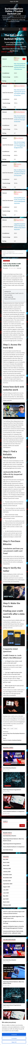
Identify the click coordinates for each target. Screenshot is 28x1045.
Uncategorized (6, 260)
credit (11, 728)
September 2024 (7, 883)
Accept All (14, 1034)
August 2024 (6, 886)
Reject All (14, 1042)
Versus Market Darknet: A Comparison (14, 801)
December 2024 (7, 874)
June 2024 (6, 893)
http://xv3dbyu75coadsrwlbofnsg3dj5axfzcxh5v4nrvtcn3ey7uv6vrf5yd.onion (20, 172)
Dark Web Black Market (14, 758)
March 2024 (6, 902)
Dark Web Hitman (8, 850)
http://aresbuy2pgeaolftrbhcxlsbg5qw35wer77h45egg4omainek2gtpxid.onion (19, 144)
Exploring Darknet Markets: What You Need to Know (14, 972)
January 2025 (6, 871)
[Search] (19, 29)
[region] (14, 1032)
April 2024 (5, 899)
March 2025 (6, 865)
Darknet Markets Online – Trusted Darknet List (14, 11)
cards (8, 728)
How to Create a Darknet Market (12, 739)
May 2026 (5, 859)
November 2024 (7, 877)
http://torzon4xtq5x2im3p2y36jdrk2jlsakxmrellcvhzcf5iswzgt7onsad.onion (20, 118)
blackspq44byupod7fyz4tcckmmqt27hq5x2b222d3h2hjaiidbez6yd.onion (19, 200)
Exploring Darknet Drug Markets (14, 780)
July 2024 (5, 890)
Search (5, 821)
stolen (15, 728)
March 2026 (6, 862)
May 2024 (5, 896)
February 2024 (7, 905)
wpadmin (6, 268)
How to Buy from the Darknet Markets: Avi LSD (14, 733)
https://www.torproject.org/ (11, 46)
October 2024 (6, 880)
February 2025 (7, 868)
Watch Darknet (24, 29)
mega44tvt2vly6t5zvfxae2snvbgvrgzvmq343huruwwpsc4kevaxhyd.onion (19, 226)
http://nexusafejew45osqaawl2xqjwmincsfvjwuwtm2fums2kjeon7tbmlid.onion (19, 66)
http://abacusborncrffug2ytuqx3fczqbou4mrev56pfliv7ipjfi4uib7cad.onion (19, 92)
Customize (14, 1038)
